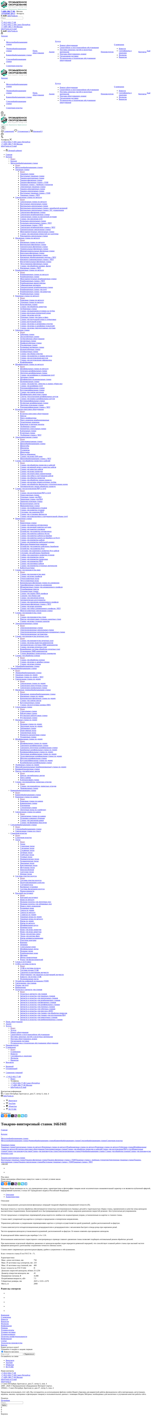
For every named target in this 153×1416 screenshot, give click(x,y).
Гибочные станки (27, 334)
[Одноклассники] (5, 1115)
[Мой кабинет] (2, 33)
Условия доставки (8, 1332)
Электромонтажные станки (31, 441)
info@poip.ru (12, 16)
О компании (16, 1052)
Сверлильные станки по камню (33, 816)
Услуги (13, 1030)
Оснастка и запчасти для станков (33, 994)
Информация (6, 1326)
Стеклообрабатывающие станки (28, 829)
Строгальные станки (28, 711)
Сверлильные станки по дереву (33, 683)
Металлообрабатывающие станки (29, 167)
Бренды (4, 1345)
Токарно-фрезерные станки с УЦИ (61, 1160)
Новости (4, 1319)
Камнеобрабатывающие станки (28, 795)
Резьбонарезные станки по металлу (34, 274)
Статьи (4, 1341)
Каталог (14, 161)
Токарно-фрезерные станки (36, 1160)
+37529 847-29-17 (8, 13)
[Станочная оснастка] (19, 64)
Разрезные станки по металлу (32, 300)
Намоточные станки (28, 523)
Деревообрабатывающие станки (28, 673)
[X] (12, 1115)
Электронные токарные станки (121, 1160)
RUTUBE (12, 1109)
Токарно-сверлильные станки (31, 1162)
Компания (5, 1315)
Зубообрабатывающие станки (93, 1151)
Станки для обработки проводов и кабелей (37, 465)
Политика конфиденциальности (14, 1336)
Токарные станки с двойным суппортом (92, 1160)
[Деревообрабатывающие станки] (19, 46)
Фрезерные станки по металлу (32, 242)
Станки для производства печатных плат (37, 641)
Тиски (22, 844)
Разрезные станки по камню (31, 801)
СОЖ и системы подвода (30, 968)
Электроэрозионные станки (31, 628)
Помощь (4, 1328)
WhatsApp (13, 1106)
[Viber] (15, 1115)
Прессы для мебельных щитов (32, 775)
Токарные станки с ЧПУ (83, 1162)
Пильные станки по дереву (31, 724)
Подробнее (5, 1400)
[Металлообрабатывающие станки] (19, 40)
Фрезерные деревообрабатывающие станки (37, 694)
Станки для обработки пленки (32, 660)
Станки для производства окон (32, 574)
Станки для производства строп (33, 617)
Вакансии (5, 1321)
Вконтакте (13, 1101)
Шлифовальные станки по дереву (33, 743)
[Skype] (22, 1115)
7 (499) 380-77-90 (8, 11)
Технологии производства (11, 1343)
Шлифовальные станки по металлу (34, 369)
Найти (4, 1405)
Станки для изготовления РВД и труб (35, 493)
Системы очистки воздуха (30, 880)
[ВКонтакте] (2, 1115)
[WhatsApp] (19, 1115)
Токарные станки (27, 174)
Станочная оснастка (23, 838)
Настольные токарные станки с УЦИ (58, 1162)
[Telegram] (25, 1115)
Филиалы (5, 1324)
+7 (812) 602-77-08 (8, 22)
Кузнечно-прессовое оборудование (34, 414)
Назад (13, 159)
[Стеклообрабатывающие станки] (19, 57)
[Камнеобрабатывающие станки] (19, 53)
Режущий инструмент (29, 897)
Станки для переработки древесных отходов (38, 786)
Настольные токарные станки (13, 1160)
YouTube (12, 1103)
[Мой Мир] (9, 1115)
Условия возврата (8, 1334)
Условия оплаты (7, 1330)
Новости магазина (11, 1352)
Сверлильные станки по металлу (33, 202)
